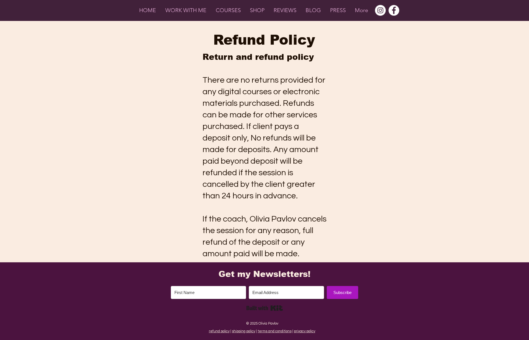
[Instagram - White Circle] (380, 10)
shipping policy (243, 331)
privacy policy (304, 331)
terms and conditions (275, 331)
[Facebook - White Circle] (393, 10)
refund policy (219, 331)
